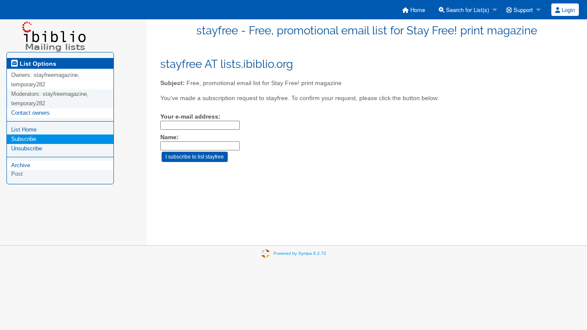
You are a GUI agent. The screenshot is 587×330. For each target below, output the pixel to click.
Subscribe (23, 139)
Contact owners (30, 113)
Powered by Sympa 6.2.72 (299, 253)
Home (417, 10)
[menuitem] (413, 9)
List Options (37, 63)
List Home (24, 129)
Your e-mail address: (190, 116)
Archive (20, 165)
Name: (169, 137)
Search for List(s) (466, 10)
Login (567, 10)
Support (522, 10)
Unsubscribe (26, 148)
